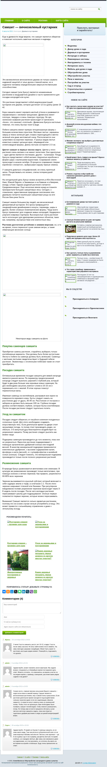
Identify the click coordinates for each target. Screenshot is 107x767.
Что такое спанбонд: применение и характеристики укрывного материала (82, 270)
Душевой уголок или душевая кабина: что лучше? (84, 125)
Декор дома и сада (77, 49)
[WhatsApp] (35, 591)
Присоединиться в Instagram (86, 299)
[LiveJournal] (27, 591)
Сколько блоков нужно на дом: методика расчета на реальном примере (83, 221)
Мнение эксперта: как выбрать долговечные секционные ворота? (85, 142)
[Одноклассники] (8, 591)
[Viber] (31, 591)
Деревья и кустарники (29, 31)
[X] (15, 591)
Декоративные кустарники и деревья (14, 574)
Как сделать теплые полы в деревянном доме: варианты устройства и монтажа (83, 254)
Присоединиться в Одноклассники (88, 308)
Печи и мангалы (75, 79)
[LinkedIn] (23, 591)
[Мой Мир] (12, 591)
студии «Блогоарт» (89, 763)
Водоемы (72, 46)
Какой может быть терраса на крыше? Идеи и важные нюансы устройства (85, 158)
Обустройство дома (77, 72)
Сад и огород (74, 86)
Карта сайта (62, 21)
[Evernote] (19, 591)
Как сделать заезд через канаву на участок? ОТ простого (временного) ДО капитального (85, 107)
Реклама (42, 21)
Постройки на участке (78, 82)
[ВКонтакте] (4, 591)
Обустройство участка (79, 76)
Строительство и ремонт (80, 89)
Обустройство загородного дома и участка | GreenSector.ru (30, 9)
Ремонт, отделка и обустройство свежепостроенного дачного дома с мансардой (81, 176)
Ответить (56, 656)
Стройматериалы (76, 92)
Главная (9, 21)
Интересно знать (76, 66)
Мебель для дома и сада (80, 69)
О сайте (26, 21)
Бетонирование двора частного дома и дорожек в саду (83, 203)
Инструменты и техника (79, 62)
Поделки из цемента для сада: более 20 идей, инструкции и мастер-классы (83, 237)
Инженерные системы (78, 59)
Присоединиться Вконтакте (85, 318)
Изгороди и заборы (77, 56)
